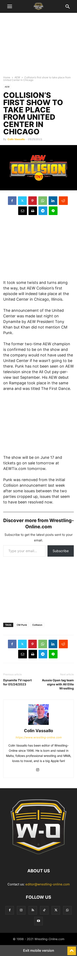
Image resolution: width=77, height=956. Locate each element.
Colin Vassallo (16, 139)
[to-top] (71, 949)
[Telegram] (42, 210)
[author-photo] (38, 725)
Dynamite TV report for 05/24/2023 (17, 682)
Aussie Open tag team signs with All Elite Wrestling (58, 684)
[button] (9, 6)
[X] (22, 200)
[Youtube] (38, 921)
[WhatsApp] (42, 200)
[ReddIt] (63, 200)
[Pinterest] (32, 200)
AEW (17, 77)
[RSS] (32, 910)
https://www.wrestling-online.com (39, 737)
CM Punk (22, 624)
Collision (37, 624)
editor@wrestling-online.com (47, 884)
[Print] (32, 210)
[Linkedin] (53, 200)
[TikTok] (44, 910)
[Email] (22, 210)
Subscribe (61, 551)
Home (6, 77)
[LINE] (53, 210)
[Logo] (38, 858)
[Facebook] (12, 200)
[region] (38, 46)
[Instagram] (37, 770)
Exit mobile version (38, 950)
